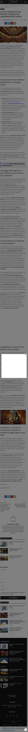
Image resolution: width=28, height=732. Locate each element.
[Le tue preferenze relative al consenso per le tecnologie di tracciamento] (25, 729)
